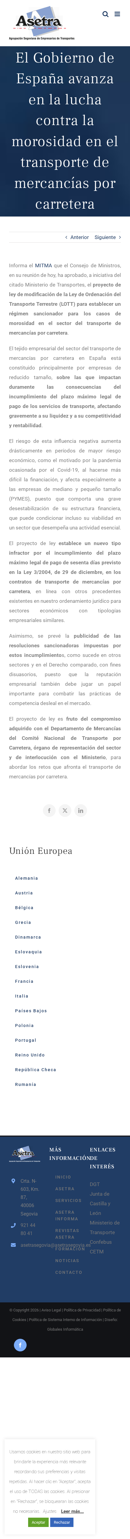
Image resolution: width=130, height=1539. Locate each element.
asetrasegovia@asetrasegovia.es (30, 1245)
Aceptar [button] (38, 1522)
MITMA (43, 265)
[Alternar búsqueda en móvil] (105, 14)
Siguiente (105, 237)
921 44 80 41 (28, 1229)
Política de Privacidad (82, 1310)
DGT (95, 1184)
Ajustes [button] (50, 1511)
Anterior (79, 237)
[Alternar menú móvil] (118, 14)
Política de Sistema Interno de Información (65, 1319)
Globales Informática (65, 1329)
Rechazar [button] (62, 1522)
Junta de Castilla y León (100, 1203)
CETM (97, 1252)
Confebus (101, 1242)
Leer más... (72, 1511)
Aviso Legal (51, 1310)
